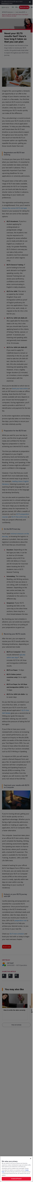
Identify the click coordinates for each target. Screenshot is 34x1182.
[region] (16, 1169)
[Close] (31, 1158)
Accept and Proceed (16, 1178)
